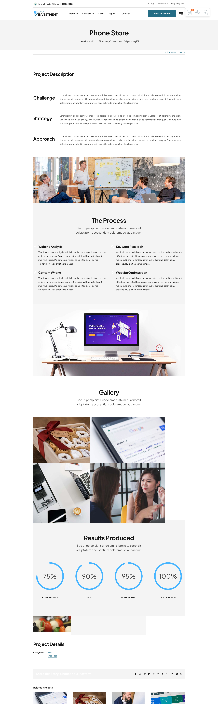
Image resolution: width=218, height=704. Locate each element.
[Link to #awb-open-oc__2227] (181, 13)
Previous (171, 52)
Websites (52, 655)
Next (180, 52)
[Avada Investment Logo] (46, 12)
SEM (50, 652)
